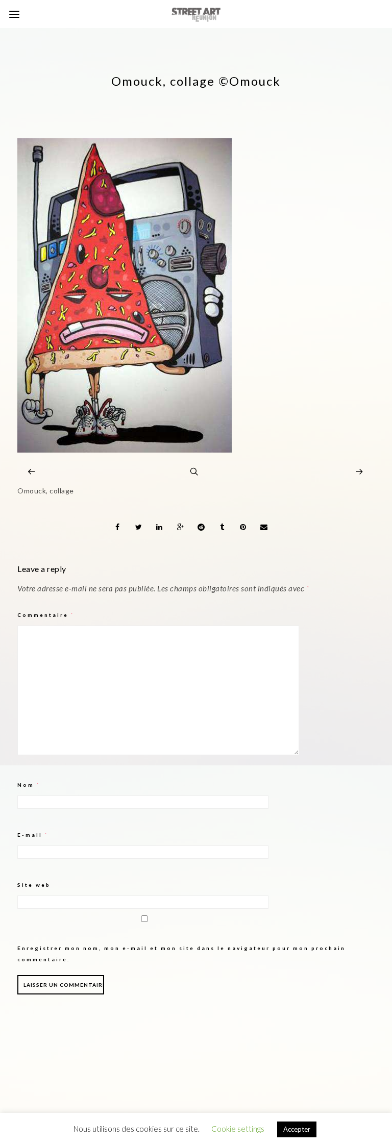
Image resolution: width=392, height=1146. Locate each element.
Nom (28, 785)
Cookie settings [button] (237, 1128)
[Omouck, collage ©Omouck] (124, 449)
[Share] (118, 527)
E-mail (32, 835)
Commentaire (46, 615)
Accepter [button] (296, 1129)
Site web (34, 885)
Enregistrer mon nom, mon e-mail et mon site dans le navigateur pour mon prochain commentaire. (181, 953)
